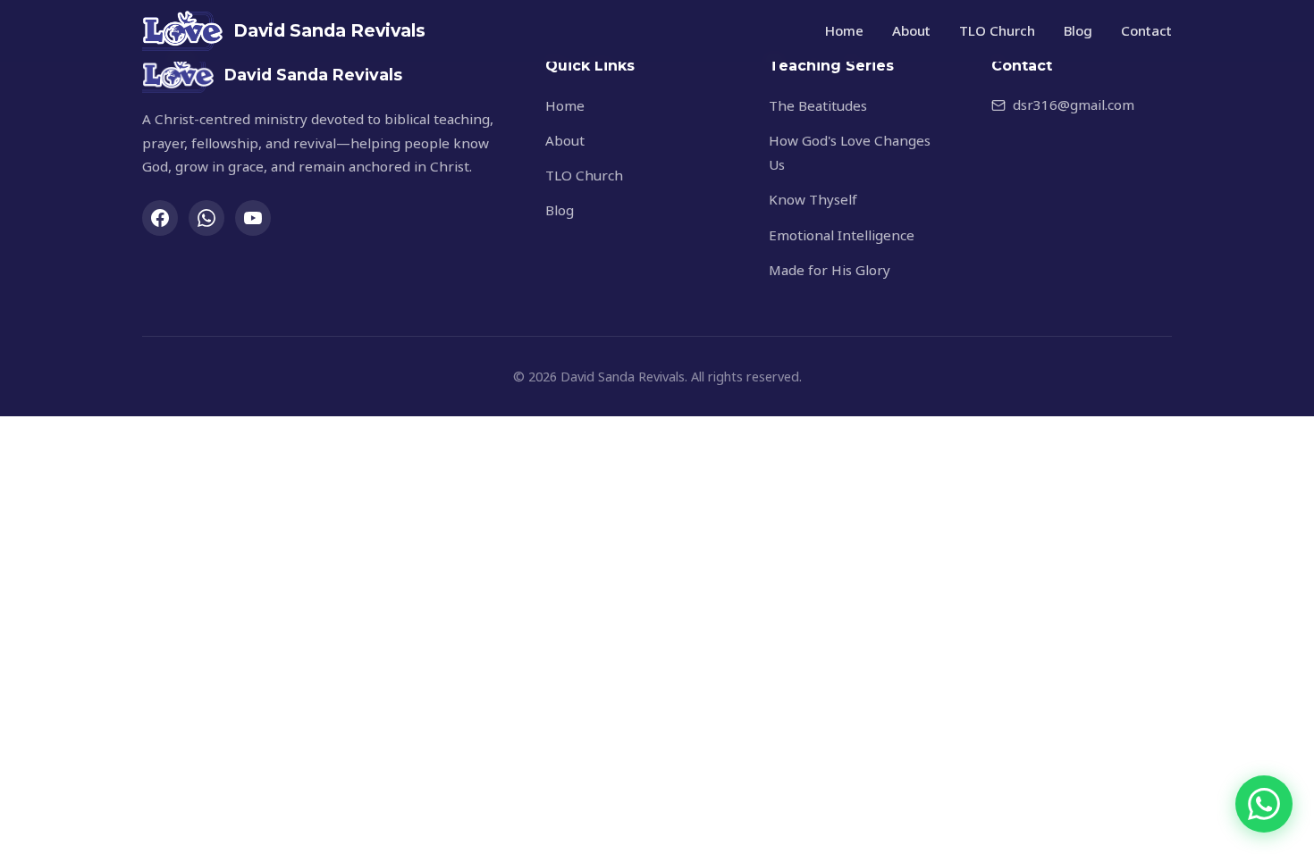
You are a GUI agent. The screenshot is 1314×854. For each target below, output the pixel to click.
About (911, 30)
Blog (1078, 30)
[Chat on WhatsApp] (1264, 804)
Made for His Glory (829, 270)
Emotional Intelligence (841, 235)
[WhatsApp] (206, 218)
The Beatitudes (818, 105)
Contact (1146, 30)
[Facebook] (160, 218)
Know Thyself (813, 199)
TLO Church (997, 30)
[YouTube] (253, 218)
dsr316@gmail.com (1073, 104)
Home (844, 30)
